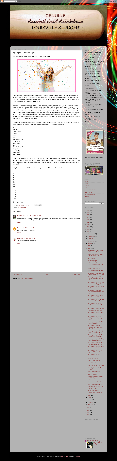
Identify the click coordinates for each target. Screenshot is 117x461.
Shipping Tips (88, 192)
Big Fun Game (21, 207)
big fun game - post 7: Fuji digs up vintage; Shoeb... (95, 331)
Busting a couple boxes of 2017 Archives (95, 387)
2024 (88, 215)
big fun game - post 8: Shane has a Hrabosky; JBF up (95, 327)
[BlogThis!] (36, 205)
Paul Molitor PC (92, 363)
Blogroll (87, 196)
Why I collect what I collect (95, 270)
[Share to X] (38, 205)
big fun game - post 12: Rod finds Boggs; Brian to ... (96, 309)
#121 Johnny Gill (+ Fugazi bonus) (98, 443)
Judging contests (92, 374)
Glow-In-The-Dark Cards (92, 190)
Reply (19, 222)
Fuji (18, 238)
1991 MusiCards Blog (93, 441)
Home (47, 275)
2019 (88, 227)
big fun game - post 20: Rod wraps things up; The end (96, 273)
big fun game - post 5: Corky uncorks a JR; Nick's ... (96, 339)
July (89, 246)
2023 (88, 217)
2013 (88, 415)
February (91, 402)
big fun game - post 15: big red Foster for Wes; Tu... (95, 296)
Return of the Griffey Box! (95, 382)
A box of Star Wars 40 (94, 268)
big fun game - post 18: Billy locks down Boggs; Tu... (96, 283)
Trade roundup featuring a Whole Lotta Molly (95, 251)
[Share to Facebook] (40, 205)
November (91, 236)
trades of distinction (93, 358)
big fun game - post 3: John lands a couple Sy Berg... (96, 347)
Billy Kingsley (21, 215)
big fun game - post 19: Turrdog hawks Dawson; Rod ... (95, 278)
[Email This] (34, 205)
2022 (88, 219)
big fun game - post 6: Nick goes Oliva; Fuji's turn (95, 335)
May (89, 395)
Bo (18, 227)
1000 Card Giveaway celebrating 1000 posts (95, 391)
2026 (88, 210)
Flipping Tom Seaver (94, 360)
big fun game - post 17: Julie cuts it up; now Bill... (96, 287)
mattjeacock (64, 456)
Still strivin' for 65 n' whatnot (96, 365)
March (90, 400)
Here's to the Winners (94, 371)
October (90, 238)
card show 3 (91, 258)
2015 (88, 410)
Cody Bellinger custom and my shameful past (95, 255)
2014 (88, 412)
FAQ (91, 159)
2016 (88, 407)
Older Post (76, 275)
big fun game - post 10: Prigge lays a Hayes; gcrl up (95, 318)
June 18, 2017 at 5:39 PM (27, 227)
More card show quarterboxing (92, 261)
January (90, 404)
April (89, 397)
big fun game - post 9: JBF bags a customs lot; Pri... (95, 322)
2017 (88, 231)
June (89, 248)
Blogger (78, 456)
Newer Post (17, 275)
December (91, 234)
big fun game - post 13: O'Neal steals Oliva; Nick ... (95, 305)
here (89, 126)
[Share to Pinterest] (41, 205)
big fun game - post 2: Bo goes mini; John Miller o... (96, 351)
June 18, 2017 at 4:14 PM (33, 215)
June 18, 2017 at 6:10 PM (27, 238)
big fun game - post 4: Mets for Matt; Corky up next (96, 343)
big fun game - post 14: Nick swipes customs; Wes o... (96, 300)
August (90, 243)
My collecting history (90, 194)
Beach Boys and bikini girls (95, 384)
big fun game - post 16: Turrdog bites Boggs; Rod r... (96, 291)
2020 (88, 224)
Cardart (87, 185)
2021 (88, 222)
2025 (88, 212)
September (91, 241)
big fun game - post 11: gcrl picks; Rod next (95, 313)
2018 (88, 229)
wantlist (87, 183)
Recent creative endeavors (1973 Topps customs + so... (95, 378)
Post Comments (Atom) (27, 278)
